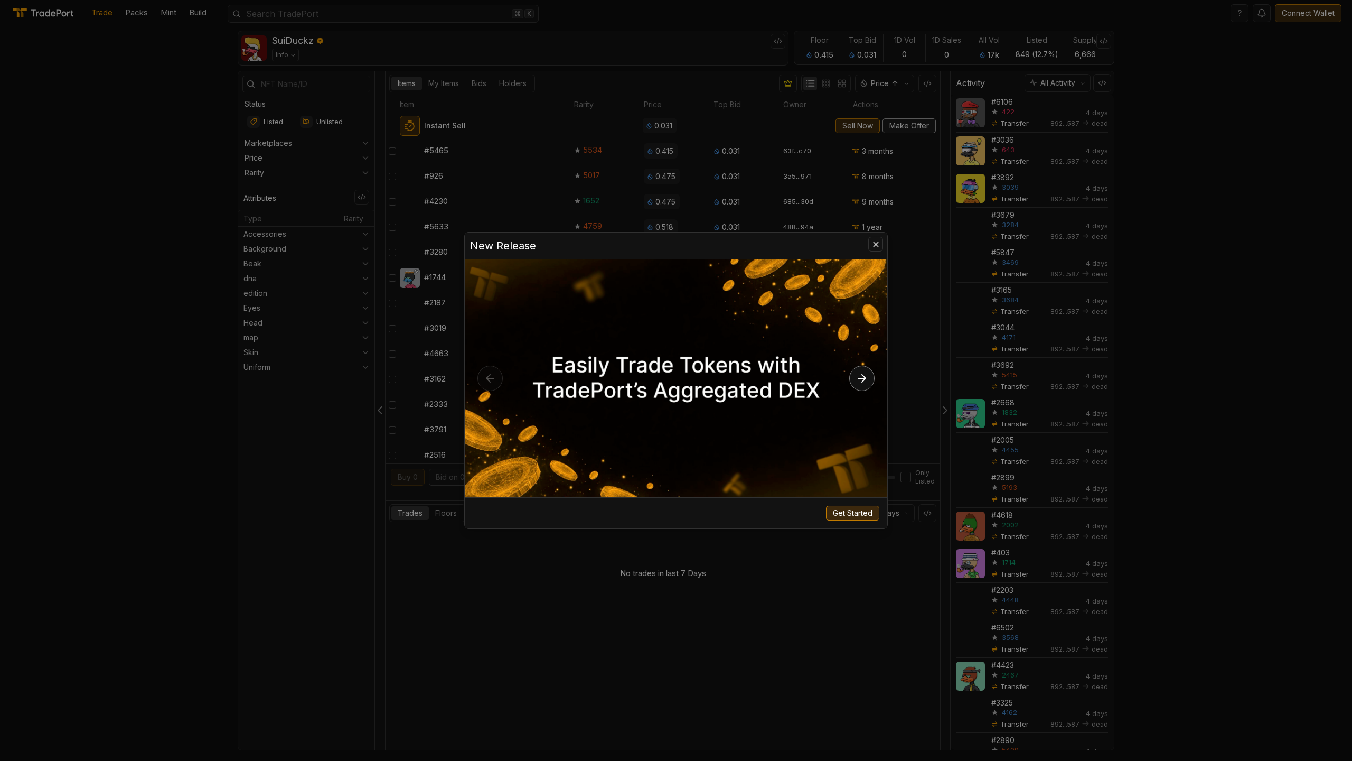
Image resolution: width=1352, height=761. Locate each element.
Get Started (852, 512)
